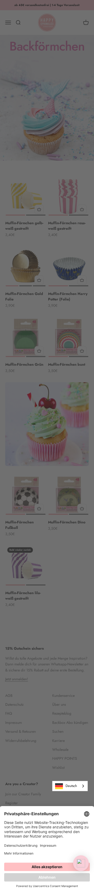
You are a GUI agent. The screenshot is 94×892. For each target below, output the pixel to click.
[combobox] (70, 786)
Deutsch (71, 785)
